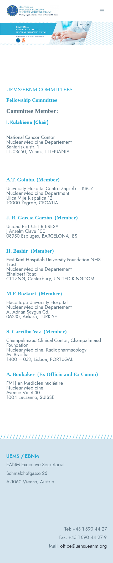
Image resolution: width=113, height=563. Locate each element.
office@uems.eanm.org (83, 546)
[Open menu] (102, 10)
